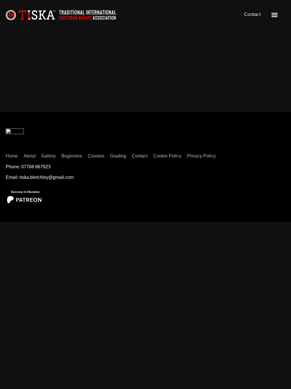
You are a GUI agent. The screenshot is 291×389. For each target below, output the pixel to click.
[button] (274, 15)
